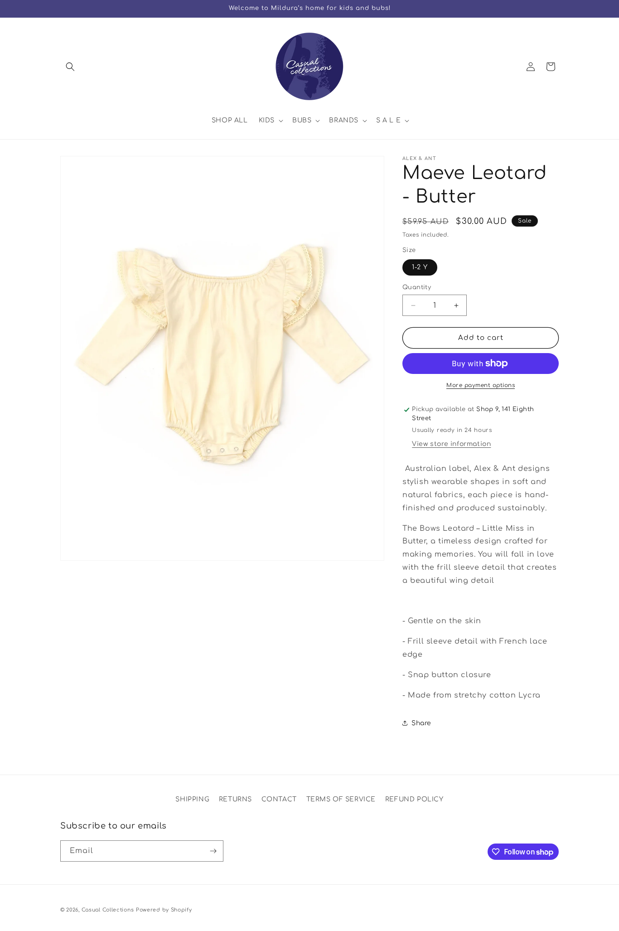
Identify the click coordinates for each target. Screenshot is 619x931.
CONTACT (279, 799)
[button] (70, 67)
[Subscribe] (213, 851)
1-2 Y (420, 267)
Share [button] (421, 723)
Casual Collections (108, 910)
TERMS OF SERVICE (341, 799)
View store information (451, 444)
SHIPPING (192, 799)
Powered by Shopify (164, 910)
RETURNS (235, 799)
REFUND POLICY (414, 799)
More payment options (480, 385)
